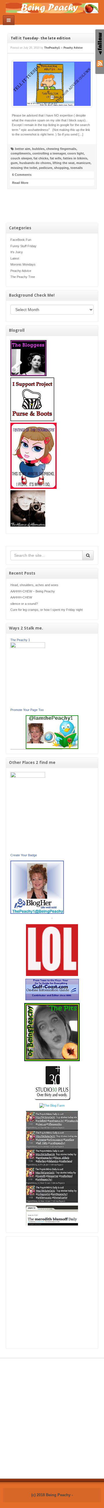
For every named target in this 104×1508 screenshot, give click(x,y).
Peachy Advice (20, 270)
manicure (83, 163)
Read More (20, 182)
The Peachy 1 (20, 640)
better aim (22, 148)
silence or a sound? (24, 603)
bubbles (38, 148)
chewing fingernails (61, 148)
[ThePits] (52, 1032)
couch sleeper (21, 158)
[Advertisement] (52, 1292)
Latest (14, 258)
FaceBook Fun (20, 239)
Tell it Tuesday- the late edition (40, 38)
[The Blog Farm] (52, 1105)
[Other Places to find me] (52, 1082)
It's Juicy (16, 252)
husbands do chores (35, 163)
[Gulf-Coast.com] (52, 989)
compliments (21, 153)
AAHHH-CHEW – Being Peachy (32, 591)
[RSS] (99, 63)
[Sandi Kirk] (27, 812)
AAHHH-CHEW (21, 597)
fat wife (55, 158)
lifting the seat (64, 163)
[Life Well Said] (37, 887)
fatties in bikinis (75, 158)
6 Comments (21, 174)
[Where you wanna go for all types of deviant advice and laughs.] (28, 358)
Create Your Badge (23, 855)
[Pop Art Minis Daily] (52, 1156)
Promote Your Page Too (27, 710)
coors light (75, 153)
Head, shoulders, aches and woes (34, 585)
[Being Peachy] (52, 7)
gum (14, 163)
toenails (76, 167)
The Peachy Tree (22, 277)
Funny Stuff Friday (23, 246)
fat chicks (41, 158)
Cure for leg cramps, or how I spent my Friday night (46, 609)
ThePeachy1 (52, 47)
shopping (61, 167)
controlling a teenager (49, 153)
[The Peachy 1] (27, 674)
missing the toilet (24, 167)
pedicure (45, 167)
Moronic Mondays (23, 264)
